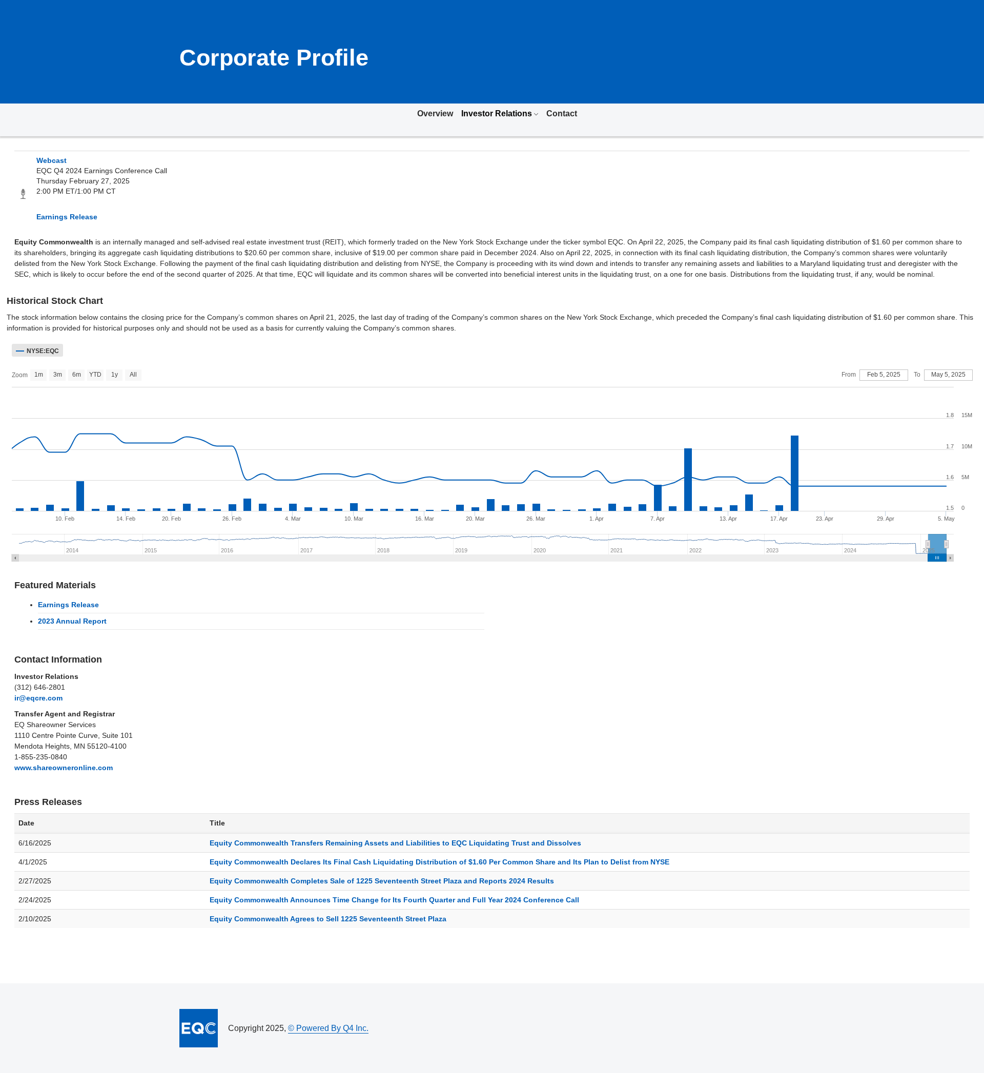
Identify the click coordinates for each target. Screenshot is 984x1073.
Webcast (51, 160)
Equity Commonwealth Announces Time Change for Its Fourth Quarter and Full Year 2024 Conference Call (394, 900)
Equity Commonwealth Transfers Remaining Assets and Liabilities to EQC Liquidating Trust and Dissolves (395, 843)
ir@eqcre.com (38, 698)
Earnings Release (66, 217)
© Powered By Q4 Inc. (328, 1028)
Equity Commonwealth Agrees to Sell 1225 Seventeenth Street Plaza (328, 919)
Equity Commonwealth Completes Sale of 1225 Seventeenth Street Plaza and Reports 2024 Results (382, 881)
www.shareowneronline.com (63, 768)
